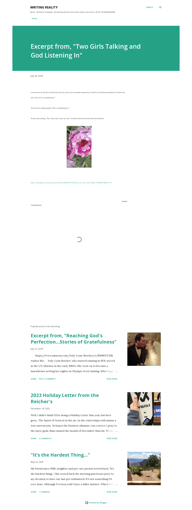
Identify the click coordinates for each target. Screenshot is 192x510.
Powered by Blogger (97, 502)
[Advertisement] (75, 292)
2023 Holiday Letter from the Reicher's (65, 398)
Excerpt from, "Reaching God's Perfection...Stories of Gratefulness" (74, 338)
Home (34, 18)
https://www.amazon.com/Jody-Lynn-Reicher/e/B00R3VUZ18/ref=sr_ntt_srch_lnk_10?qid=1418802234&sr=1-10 (71, 183)
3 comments (45, 438)
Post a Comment (47, 379)
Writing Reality (44, 7)
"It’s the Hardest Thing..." (60, 455)
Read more (112, 379)
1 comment (44, 492)
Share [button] (124, 201)
